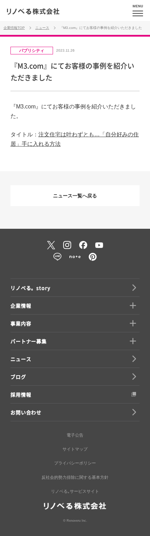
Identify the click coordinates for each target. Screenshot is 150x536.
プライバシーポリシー (75, 463)
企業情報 (20, 305)
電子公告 (75, 435)
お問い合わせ (26, 412)
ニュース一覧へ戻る (75, 195)
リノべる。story (30, 287)
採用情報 (20, 394)
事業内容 (20, 323)
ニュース (20, 358)
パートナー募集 (28, 341)
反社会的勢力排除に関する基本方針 (75, 477)
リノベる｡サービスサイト (75, 491)
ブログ (18, 376)
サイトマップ (75, 449)
